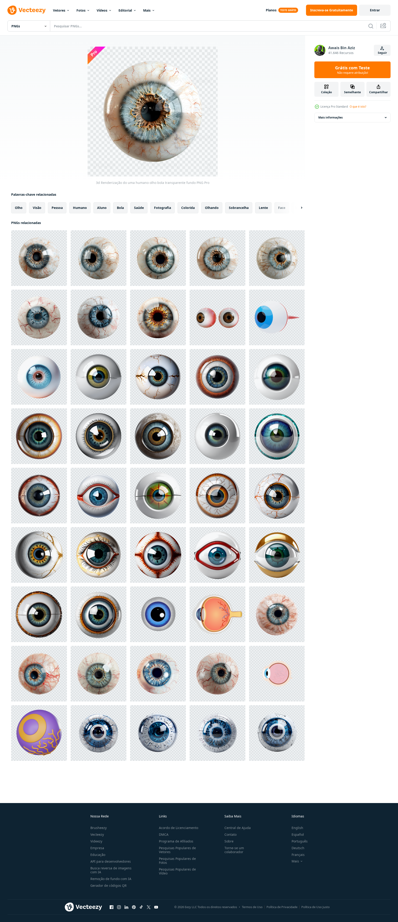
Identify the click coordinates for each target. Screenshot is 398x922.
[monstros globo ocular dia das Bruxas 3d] (39, 733)
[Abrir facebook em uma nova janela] (111, 907)
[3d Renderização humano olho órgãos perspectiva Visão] (217, 317)
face (281, 207)
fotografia (162, 207)
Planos (271, 10)
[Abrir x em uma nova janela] (149, 907)
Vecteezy (97, 834)
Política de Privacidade (281, 907)
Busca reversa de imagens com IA (111, 870)
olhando (212, 207)
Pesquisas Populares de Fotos (177, 860)
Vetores (59, 10)
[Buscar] (371, 26)
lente (263, 207)
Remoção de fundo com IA (110, 879)
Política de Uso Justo (315, 907)
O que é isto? (358, 107)
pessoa (57, 207)
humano (80, 207)
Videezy (96, 841)
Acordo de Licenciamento (178, 828)
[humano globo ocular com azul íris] (39, 377)
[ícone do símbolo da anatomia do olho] (217, 614)
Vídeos (102, 10)
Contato (230, 834)
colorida (188, 207)
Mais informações (330, 117)
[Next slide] (297, 207)
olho (19, 207)
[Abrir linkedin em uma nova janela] (126, 907)
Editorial (125, 10)
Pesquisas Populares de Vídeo (177, 871)
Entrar (375, 10)
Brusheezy (98, 828)
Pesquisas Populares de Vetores (177, 850)
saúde (139, 207)
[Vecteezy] (26, 10)
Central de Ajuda (237, 828)
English (297, 828)
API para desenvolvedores (110, 861)
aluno (102, 207)
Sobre (229, 841)
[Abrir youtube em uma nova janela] (156, 907)
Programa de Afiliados (176, 841)
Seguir (382, 53)
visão (37, 207)
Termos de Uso (252, 907)
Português (300, 841)
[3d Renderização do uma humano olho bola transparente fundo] (39, 258)
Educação (97, 854)
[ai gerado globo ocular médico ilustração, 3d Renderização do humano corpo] (98, 377)
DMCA (163, 834)
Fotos (81, 10)
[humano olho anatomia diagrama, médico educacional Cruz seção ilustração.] (277, 673)
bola (120, 207)
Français (298, 854)
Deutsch (298, 848)
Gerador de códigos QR (108, 885)
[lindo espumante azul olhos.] (158, 614)
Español (298, 834)
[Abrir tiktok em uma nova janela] (141, 907)
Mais (147, 10)
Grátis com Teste (352, 70)
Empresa (97, 848)
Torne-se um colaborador (234, 850)
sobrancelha (239, 207)
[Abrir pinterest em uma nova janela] (134, 907)
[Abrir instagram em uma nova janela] (119, 907)
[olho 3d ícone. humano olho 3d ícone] (277, 317)
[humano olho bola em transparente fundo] (277, 614)
